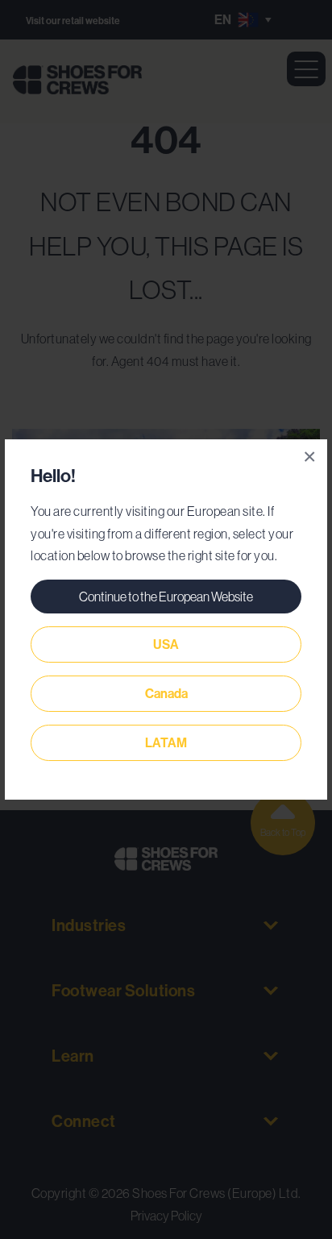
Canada (166, 693)
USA (166, 644)
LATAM (166, 742)
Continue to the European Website (166, 596)
